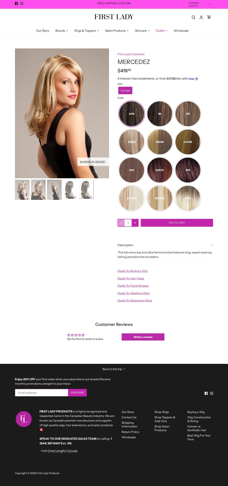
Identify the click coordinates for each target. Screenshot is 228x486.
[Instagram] (21, 3)
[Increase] (135, 223)
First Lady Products (48, 473)
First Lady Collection (131, 54)
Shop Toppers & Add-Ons (164, 419)
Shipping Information (129, 424)
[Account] (201, 17)
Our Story (128, 412)
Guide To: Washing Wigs (134, 293)
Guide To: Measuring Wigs (135, 300)
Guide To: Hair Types (131, 278)
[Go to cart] (209, 17)
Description (125, 245)
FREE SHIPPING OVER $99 (114, 3)
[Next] (104, 113)
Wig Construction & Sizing (199, 419)
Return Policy (130, 432)
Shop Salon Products (161, 428)
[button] (125, 90)
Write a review (142, 337)
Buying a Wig (196, 412)
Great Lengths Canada (62, 451)
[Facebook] (16, 3)
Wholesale (129, 437)
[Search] (193, 17)
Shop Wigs (161, 412)
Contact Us (129, 417)
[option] (62, 113)
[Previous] (20, 113)
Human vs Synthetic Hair (196, 428)
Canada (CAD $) (194, 4)
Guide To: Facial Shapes (133, 285)
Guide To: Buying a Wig (132, 271)
